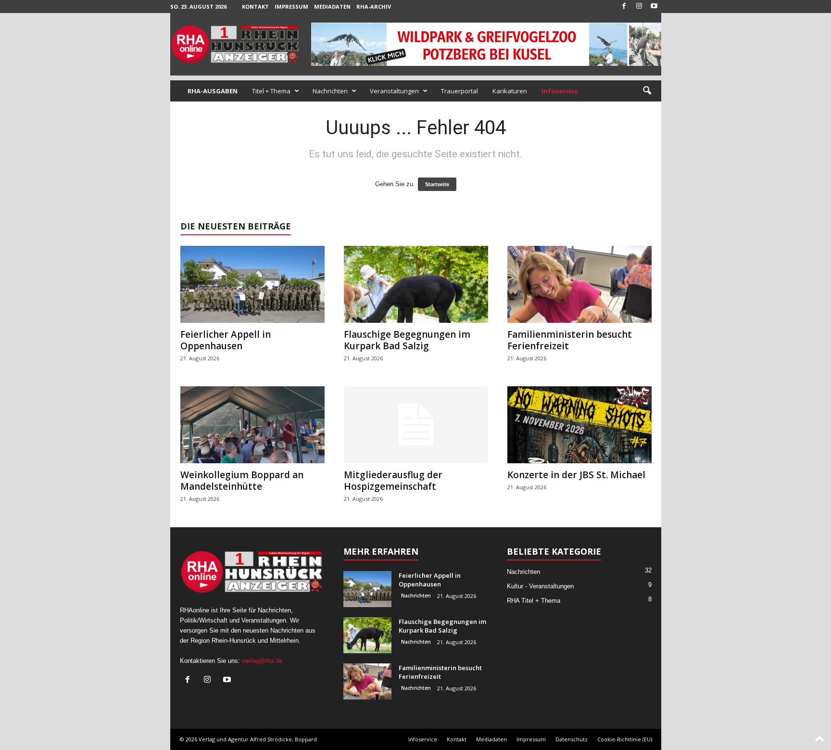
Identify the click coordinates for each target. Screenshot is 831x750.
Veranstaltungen (394, 91)
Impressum (291, 6)
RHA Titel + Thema (533, 600)
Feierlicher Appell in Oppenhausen (225, 340)
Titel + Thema (271, 91)
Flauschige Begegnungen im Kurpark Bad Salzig (407, 340)
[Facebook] (624, 6)
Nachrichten (330, 91)
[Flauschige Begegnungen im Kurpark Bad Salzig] (416, 284)
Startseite (437, 184)
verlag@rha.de (262, 660)
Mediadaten (332, 6)
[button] (646, 91)
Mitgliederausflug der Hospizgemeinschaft (393, 481)
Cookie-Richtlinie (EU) (624, 739)
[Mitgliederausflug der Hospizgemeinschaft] (416, 424)
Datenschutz (571, 739)
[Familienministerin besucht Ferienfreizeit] (579, 284)
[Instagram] (639, 6)
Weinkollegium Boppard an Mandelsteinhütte (241, 481)
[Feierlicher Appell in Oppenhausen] (252, 284)
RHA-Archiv (373, 6)
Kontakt (255, 6)
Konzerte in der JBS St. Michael (576, 475)
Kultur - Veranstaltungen (540, 586)
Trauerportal (459, 91)
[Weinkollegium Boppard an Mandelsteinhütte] (252, 424)
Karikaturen (509, 91)
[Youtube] (654, 6)
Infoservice (422, 739)
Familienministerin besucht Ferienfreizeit (569, 340)
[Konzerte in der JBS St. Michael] (579, 424)
